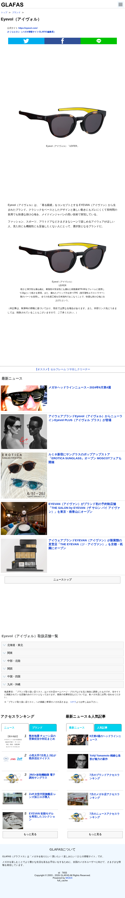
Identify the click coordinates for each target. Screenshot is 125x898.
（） (31, 32)
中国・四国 (13, 676)
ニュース (9, 727)
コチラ (73, 702)
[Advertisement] (62, 72)
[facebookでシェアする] (62, 41)
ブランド (37, 727)
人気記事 (102, 727)
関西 (10, 668)
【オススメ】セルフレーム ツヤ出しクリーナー (62, 369)
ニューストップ (62, 579)
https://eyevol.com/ (28, 28)
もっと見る (30, 834)
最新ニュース (77, 727)
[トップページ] (11, 5)
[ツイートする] (26, 41)
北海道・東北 (15, 645)
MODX (69, 878)
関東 (10, 652)
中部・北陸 (13, 660)
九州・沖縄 (13, 684)
